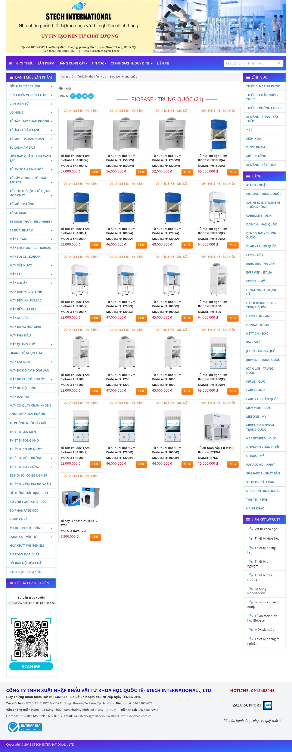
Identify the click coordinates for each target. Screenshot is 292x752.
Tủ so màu (18, 213)
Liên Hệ (163, 63)
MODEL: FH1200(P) (119, 458)
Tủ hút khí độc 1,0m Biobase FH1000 (166, 377)
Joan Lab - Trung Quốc (259, 370)
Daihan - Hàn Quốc (261, 224)
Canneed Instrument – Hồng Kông (263, 204)
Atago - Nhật (256, 185)
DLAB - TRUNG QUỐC (261, 246)
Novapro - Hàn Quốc (263, 447)
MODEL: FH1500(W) (120, 166)
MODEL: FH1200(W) (166, 166)
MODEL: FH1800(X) (211, 239)
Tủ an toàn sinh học (26, 169)
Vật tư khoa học (266, 529)
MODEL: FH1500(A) (73, 239)
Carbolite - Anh (259, 216)
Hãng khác (255, 508)
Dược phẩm (255, 147)
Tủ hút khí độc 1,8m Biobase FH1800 (212, 304)
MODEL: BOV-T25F (73, 531)
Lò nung (17, 112)
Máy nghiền (19, 318)
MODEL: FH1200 (117, 385)
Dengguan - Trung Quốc (261, 235)
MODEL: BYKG (208, 458)
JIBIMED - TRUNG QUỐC (263, 360)
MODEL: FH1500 (72, 385)
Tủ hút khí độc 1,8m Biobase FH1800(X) (212, 231)
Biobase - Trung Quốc (263, 194)
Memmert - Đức (258, 408)
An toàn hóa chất (24, 554)
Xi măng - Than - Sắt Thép (262, 119)
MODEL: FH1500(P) (73, 458)
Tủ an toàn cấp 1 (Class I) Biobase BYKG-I (216, 450)
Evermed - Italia (259, 272)
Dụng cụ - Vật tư (23, 537)
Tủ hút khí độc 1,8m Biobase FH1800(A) (212, 158)
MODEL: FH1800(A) (211, 166)
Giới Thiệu (24, 63)
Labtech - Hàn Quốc (262, 399)
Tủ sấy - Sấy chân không (29, 121)
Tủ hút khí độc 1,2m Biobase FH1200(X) (120, 304)
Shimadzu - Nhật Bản (263, 473)
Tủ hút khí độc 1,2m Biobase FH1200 (120, 377)
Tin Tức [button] (98, 63)
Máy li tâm (18, 239)
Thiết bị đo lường (24, 467)
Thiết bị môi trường (26, 458)
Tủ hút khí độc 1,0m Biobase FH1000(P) (166, 450)
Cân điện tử (19, 104)
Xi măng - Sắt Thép (261, 165)
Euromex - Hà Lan (260, 264)
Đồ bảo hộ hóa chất (26, 563)
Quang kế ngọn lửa (26, 353)
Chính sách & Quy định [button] (130, 63)
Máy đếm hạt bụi (23, 309)
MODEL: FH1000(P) (165, 458)
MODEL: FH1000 (163, 385)
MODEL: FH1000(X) (165, 312)
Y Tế (249, 130)
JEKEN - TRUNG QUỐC (261, 351)
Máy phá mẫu (20, 335)
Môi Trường (256, 156)
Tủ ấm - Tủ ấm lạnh (25, 130)
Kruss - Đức (255, 381)
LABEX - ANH (255, 390)
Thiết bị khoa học (267, 538)
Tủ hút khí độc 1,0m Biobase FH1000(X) (166, 304)
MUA (95, 172)
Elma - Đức (255, 255)
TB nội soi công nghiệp (28, 475)
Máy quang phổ (22, 344)
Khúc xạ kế (18, 519)
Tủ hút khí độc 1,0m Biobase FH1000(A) (120, 231)
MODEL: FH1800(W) (74, 166)
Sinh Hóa (253, 138)
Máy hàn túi (19, 397)
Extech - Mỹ (255, 281)
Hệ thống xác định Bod (29, 493)
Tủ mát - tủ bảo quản (27, 139)
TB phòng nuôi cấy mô (28, 423)
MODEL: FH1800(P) (211, 385)
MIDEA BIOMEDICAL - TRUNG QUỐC (261, 427)
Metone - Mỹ (256, 416)
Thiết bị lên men (23, 432)
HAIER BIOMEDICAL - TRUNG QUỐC (261, 305)
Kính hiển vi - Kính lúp (28, 95)
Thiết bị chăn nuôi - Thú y (262, 97)
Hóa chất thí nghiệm (27, 545)
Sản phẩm (46, 63)
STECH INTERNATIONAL (263, 491)
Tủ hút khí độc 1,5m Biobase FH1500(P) (75, 450)
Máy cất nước (21, 265)
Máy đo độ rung (23, 388)
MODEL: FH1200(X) (119, 312)
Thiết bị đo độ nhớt (26, 449)
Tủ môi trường (22, 204)
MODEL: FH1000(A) (119, 239)
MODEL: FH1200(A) (165, 239)
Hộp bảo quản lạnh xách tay (30, 158)
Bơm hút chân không (27, 414)
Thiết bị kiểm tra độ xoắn (30, 484)
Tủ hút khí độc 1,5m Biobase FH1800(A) (75, 231)
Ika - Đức (253, 342)
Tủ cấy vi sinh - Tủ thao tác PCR (28, 180)
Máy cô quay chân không (31, 405)
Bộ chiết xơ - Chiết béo (28, 502)
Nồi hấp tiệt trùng (25, 86)
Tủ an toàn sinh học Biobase (262, 618)
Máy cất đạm (20, 362)
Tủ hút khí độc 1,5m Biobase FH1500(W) (120, 158)
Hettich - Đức (257, 333)
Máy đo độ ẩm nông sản (29, 370)
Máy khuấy (18, 283)
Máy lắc (16, 274)
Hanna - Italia (257, 325)
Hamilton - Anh (259, 316)
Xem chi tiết (91, 149)
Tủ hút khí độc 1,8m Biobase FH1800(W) (75, 158)
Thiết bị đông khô (24, 440)
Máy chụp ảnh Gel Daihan (31, 248)
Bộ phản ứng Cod (24, 510)
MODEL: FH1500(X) (73, 312)
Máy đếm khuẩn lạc (25, 300)
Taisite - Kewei (257, 499)
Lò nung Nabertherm (256, 591)
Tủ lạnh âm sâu (22, 147)
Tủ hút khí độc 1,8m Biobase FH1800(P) (212, 377)
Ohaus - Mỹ (255, 456)
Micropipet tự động (26, 528)
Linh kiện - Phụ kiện (25, 572)
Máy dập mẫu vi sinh (26, 292)
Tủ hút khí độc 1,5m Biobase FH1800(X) (75, 304)
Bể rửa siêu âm (21, 230)
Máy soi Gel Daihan (25, 257)
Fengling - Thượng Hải (261, 292)
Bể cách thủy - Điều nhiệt (30, 221)
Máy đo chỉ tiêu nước (27, 379)
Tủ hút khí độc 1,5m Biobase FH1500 (75, 377)
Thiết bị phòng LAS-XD (264, 108)
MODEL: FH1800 (209, 312)
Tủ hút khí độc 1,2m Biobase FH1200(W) (166, 158)
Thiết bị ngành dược (263, 86)
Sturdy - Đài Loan (260, 482)
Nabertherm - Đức (261, 438)
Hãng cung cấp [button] (72, 63)
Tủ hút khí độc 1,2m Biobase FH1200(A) (166, 231)
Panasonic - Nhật (260, 464)
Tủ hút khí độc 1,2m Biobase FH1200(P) (120, 450)
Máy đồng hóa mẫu (25, 327)
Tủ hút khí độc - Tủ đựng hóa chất (30, 193)
